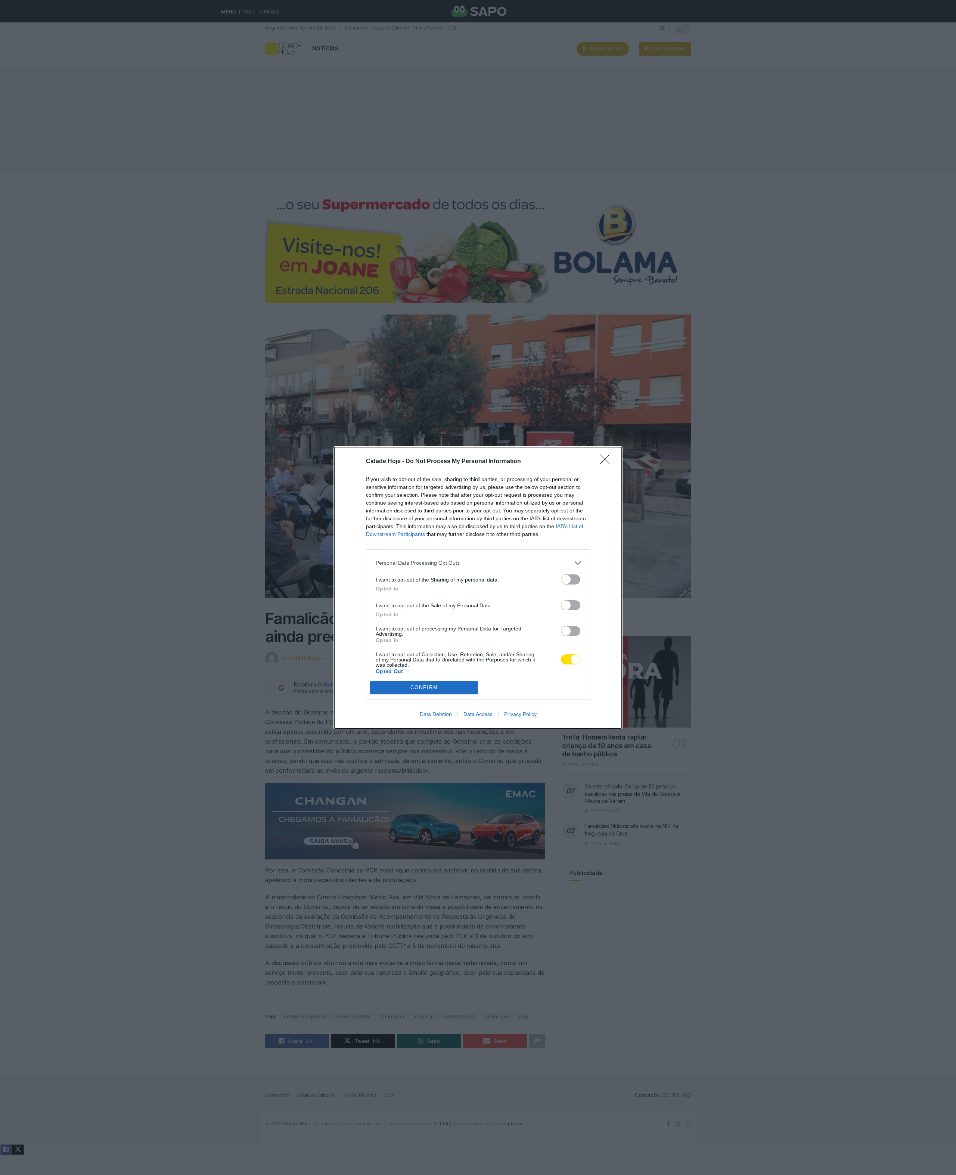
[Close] (607, 462)
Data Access (478, 714)
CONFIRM (424, 687)
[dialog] (478, 587)
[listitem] (478, 563)
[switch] (570, 579)
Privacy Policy (520, 714)
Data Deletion (436, 714)
